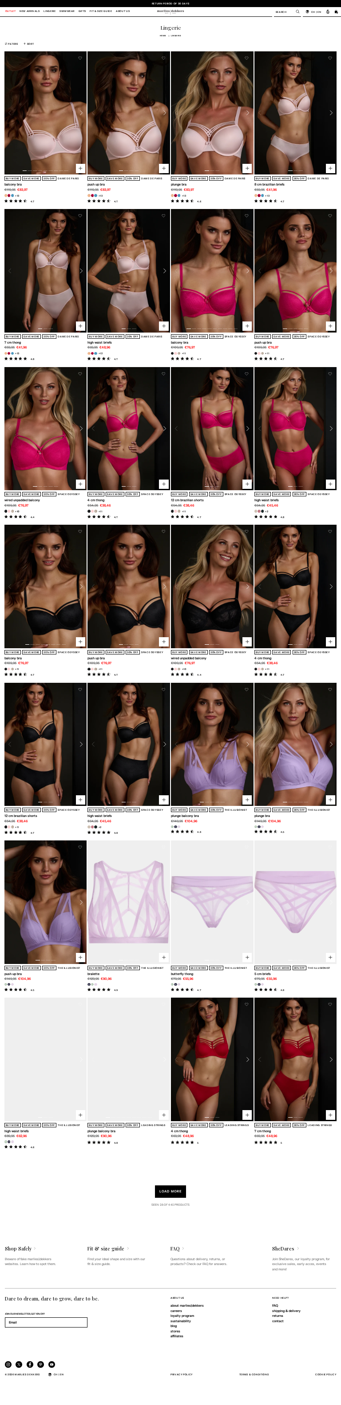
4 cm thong (95, 500)
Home (163, 36)
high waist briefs (99, 342)
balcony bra (13, 184)
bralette (93, 974)
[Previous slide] (10, 113)
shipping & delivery (286, 1310)
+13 (17, 195)
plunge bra (178, 184)
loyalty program (182, 1315)
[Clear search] (295, 11)
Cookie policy (325, 1374)
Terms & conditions (254, 1374)
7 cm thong (12, 342)
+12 (101, 353)
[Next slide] (81, 113)
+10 (17, 511)
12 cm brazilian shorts (187, 500)
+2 (266, 511)
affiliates (176, 1336)
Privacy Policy (181, 1374)
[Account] (328, 11)
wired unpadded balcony (22, 500)
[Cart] (336, 11)
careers (176, 1310)
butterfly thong (182, 974)
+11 (184, 353)
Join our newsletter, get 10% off (25, 1313)
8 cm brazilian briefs (269, 184)
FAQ (275, 1305)
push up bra (96, 184)
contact (278, 1321)
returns (277, 1315)
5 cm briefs (262, 974)
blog (173, 1326)
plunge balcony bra (185, 815)
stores (175, 1331)
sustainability (180, 1321)
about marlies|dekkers (187, 1305)
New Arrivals (30, 11)
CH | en (316, 11)
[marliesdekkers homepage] (170, 11)
